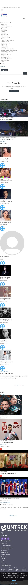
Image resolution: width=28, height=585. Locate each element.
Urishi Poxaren (3, 471)
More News (2, 141)
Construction (4, 30)
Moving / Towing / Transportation (9, 50)
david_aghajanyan (6, 320)
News (2, 562)
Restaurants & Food (5, 57)
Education (3, 33)
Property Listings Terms (6, 549)
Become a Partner (4, 146)
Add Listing (2, 66)
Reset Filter (14, 91)
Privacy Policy (4, 543)
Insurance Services (5, 43)
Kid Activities (4, 44)
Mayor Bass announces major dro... (8, 117)
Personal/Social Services (7, 51)
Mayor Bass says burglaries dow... (8, 137)
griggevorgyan (5, 278)
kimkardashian (5, 159)
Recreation (3, 56)
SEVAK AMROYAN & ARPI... (6, 416)
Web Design (4, 564)
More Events (3, 444)
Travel (2, 61)
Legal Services (4, 47)
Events (2, 560)
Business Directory (5, 554)
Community (4, 27)
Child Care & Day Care (6, 26)
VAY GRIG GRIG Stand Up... (6, 440)
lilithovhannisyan (6, 180)
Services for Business (6, 58)
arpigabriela (4, 341)
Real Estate (3, 556)
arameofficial (4, 257)
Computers (3, 28)
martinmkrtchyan (6, 201)
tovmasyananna (5, 222)
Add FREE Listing (13, 515)
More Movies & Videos (5, 502)
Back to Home (5, 22)
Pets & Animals (4, 53)
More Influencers (4, 371)
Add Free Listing (5, 12)
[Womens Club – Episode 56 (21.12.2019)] (1, 475)
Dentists (3, 31)
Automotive (4, 24)
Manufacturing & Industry (7, 48)
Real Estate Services (6, 54)
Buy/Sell (3, 558)
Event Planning (4, 36)
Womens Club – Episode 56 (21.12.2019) (9, 498)
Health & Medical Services (7, 40)
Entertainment (4, 34)
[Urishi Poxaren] (1, 449)
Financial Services (5, 37)
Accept (14, 580)
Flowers (3, 38)
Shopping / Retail (5, 60)
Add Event (2, 394)
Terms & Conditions (6, 545)
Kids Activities (4, 46)
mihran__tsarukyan (6, 362)
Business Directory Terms (7, 547)
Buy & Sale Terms (5, 550)
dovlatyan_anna (5, 299)
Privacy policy (14, 583)
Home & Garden (5, 41)
